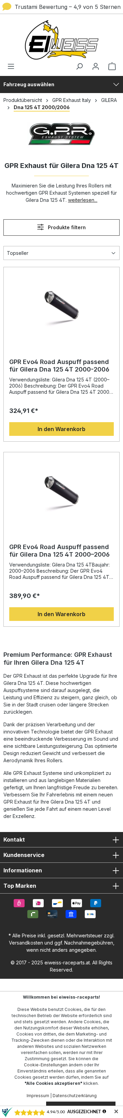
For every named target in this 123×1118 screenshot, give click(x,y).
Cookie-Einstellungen (46, 1064)
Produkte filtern (66, 227)
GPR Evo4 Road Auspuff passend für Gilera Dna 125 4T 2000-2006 (59, 365)
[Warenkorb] (110, 66)
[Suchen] (79, 66)
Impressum (38, 1095)
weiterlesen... (82, 200)
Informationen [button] (22, 870)
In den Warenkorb (61, 429)
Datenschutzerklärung (75, 1095)
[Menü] (13, 66)
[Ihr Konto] (95, 66)
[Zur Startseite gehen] (61, 40)
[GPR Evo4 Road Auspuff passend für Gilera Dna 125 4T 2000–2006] (61, 492)
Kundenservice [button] (23, 855)
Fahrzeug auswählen (28, 84)
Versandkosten (26, 943)
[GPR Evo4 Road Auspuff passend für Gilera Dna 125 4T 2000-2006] (61, 307)
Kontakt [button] (14, 839)
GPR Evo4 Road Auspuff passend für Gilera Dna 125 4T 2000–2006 (59, 550)
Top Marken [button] (19, 885)
